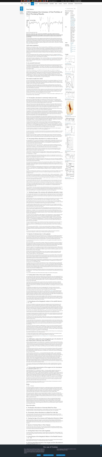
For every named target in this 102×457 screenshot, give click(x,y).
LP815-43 (71, 18)
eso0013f (41, 335)
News (32, 3)
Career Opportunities (78, 3)
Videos (29, 3)
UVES (71, 44)
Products (65, 3)
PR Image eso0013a (68, 63)
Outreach (60, 3)
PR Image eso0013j (68, 177)
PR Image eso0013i (68, 160)
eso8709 (51, 290)
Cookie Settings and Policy (61, 455)
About (22, 3)
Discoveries (52, 3)
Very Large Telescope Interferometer (72, 25)
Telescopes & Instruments (43, 3)
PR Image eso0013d (68, 98)
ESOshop (36, 3)
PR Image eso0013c (68, 88)
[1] (28, 42)
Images (25, 3)
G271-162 (71, 16)
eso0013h (47, 335)
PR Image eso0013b (68, 73)
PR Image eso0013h (68, 150)
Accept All (38, 455)
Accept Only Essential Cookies (48, 455)
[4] (34, 90)
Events (56, 3)
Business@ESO (70, 3)
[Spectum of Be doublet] (44, 24)
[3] (59, 70)
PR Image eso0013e (68, 115)
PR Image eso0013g (68, 134)
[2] (50, 66)
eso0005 (57, 55)
